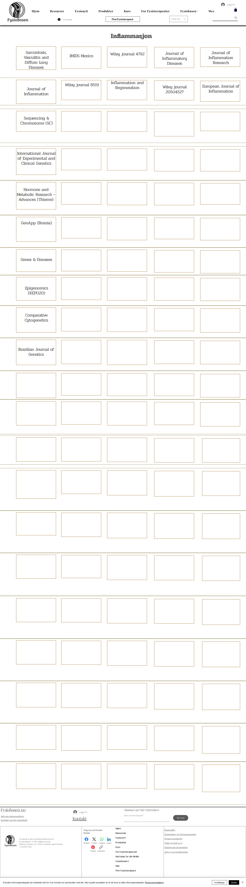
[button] (178, 19)
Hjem (118, 828)
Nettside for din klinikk (127, 856)
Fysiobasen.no (13, 810)
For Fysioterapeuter (126, 852)
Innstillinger (219, 882)
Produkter (121, 842)
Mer (118, 866)
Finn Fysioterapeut (126, 870)
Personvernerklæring (154, 882)
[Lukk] (242, 882)
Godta (234, 882)
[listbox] (178, 19)
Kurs (118, 847)
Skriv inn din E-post (133, 815)
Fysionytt (121, 837)
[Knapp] (36, 524)
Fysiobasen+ (122, 861)
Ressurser (121, 833)
